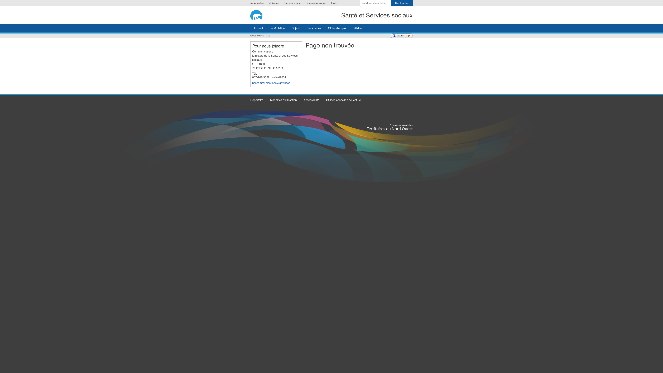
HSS (268, 35)
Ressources (313, 28)
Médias (357, 28)
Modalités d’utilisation (283, 100)
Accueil (258, 28)
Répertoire (256, 100)
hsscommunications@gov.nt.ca (272, 83)
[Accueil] (262, 14)
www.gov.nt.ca (257, 2)
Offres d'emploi (337, 28)
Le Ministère (277, 28)
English (334, 2)
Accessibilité (311, 100)
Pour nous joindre (292, 2)
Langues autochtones (316, 2)
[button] (402, 36)
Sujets (296, 28)
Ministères (273, 2)
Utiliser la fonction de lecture (343, 100)
